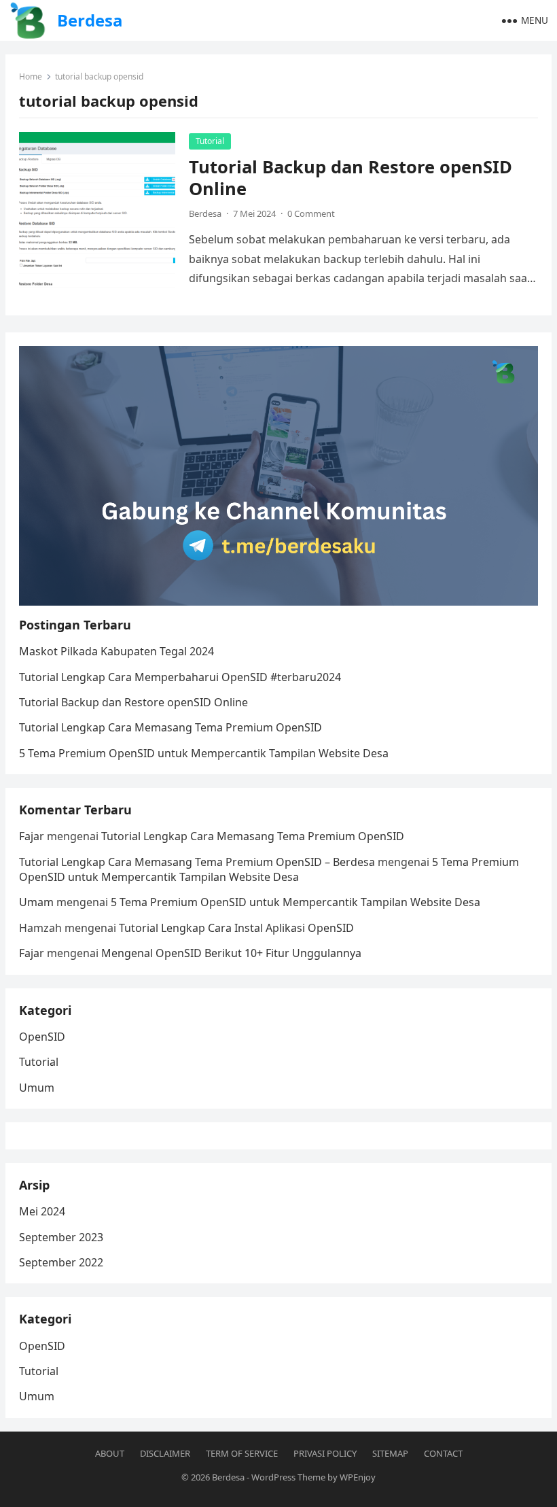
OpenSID (42, 1036)
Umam (36, 902)
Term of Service (242, 1453)
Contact (443, 1453)
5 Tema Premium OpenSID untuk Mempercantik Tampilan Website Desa (204, 753)
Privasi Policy (325, 1453)
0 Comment (311, 213)
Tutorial (210, 141)
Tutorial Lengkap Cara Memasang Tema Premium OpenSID (170, 727)
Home (30, 76)
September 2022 (61, 1262)
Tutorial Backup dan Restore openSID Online (350, 178)
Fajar (31, 836)
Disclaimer (165, 1453)
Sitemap (390, 1453)
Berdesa (90, 20)
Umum (36, 1087)
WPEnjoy (358, 1477)
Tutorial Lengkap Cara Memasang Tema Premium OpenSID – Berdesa (197, 861)
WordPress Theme (288, 1477)
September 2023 (61, 1237)
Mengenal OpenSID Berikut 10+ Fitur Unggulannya (231, 953)
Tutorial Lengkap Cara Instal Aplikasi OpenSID (236, 927)
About (109, 1453)
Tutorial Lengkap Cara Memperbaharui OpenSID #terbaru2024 (180, 677)
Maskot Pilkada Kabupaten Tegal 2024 (116, 651)
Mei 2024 (42, 1211)
